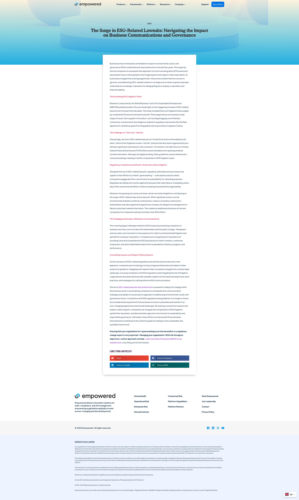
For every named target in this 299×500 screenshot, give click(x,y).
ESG (149, 23)
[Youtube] (222, 428)
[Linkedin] (213, 428)
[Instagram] (218, 428)
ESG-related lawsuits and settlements (135, 287)
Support (205, 4)
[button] (129, 358)
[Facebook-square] (208, 428)
